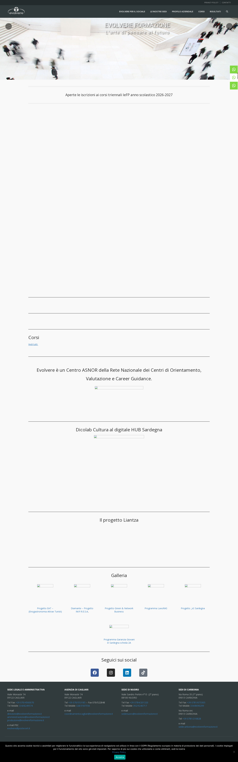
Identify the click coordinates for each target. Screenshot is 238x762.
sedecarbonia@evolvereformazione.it (198, 726)
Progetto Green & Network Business (119, 610)
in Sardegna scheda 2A (119, 642)
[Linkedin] (127, 673)
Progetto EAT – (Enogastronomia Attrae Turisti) (45, 610)
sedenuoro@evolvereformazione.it (139, 713)
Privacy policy (211, 2)
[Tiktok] (143, 673)
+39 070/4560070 (25, 702)
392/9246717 (140, 705)
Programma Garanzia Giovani (119, 639)
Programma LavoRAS (156, 608)
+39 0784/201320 (139, 702)
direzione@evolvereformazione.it (24, 713)
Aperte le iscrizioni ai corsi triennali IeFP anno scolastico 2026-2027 (119, 95)
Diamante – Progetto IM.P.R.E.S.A (82, 610)
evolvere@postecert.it (18, 728)
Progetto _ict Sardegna (193, 608)
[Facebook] (95, 673)
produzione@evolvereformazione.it (25, 720)
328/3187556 (83, 705)
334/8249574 (26, 705)
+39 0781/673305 (196, 702)
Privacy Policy (119, 752)
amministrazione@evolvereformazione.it (28, 717)
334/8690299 (197, 705)
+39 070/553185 (76, 702)
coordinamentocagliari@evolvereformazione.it (88, 713)
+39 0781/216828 (191, 718)
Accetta (120, 757)
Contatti (226, 2)
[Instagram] (111, 673)
